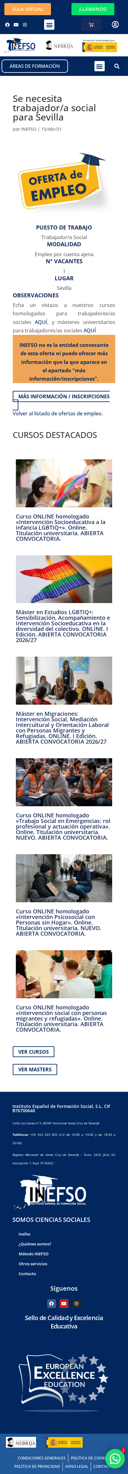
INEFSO (28, 129)
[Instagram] (25, 24)
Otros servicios (33, 1263)
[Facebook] (7, 24)
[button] (49, 25)
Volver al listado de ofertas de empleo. (58, 413)
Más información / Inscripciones (64, 396)
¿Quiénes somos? (35, 1244)
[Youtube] (16, 24)
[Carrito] (91, 24)
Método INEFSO (33, 1254)
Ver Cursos (33, 1051)
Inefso (24, 1234)
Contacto (27, 1273)
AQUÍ (41, 322)
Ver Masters (35, 1069)
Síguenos (64, 1288)
